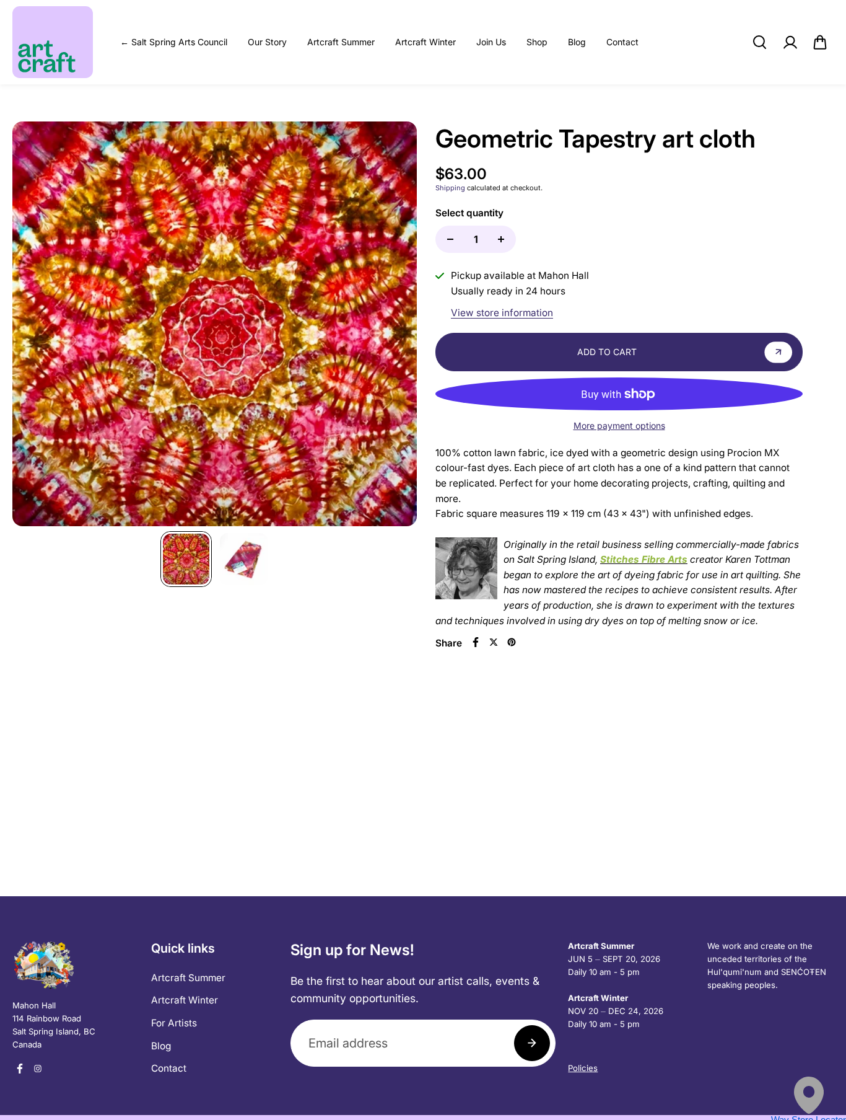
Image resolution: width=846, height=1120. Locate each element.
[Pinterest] (511, 642)
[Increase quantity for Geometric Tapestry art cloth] (501, 239)
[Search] (759, 42)
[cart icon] (820, 42)
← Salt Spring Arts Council (173, 42)
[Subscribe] (532, 1043)
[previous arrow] (37, 327)
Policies (583, 1068)
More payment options (619, 425)
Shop (536, 42)
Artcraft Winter (425, 42)
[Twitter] (493, 642)
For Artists (174, 1023)
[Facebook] (475, 642)
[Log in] (789, 42)
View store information (502, 313)
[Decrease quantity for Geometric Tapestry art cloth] (450, 239)
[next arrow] (393, 327)
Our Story (267, 42)
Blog (577, 42)
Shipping (450, 187)
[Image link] (75, 965)
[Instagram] (37, 1068)
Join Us (491, 42)
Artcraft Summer (341, 42)
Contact (622, 42)
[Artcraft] (52, 42)
